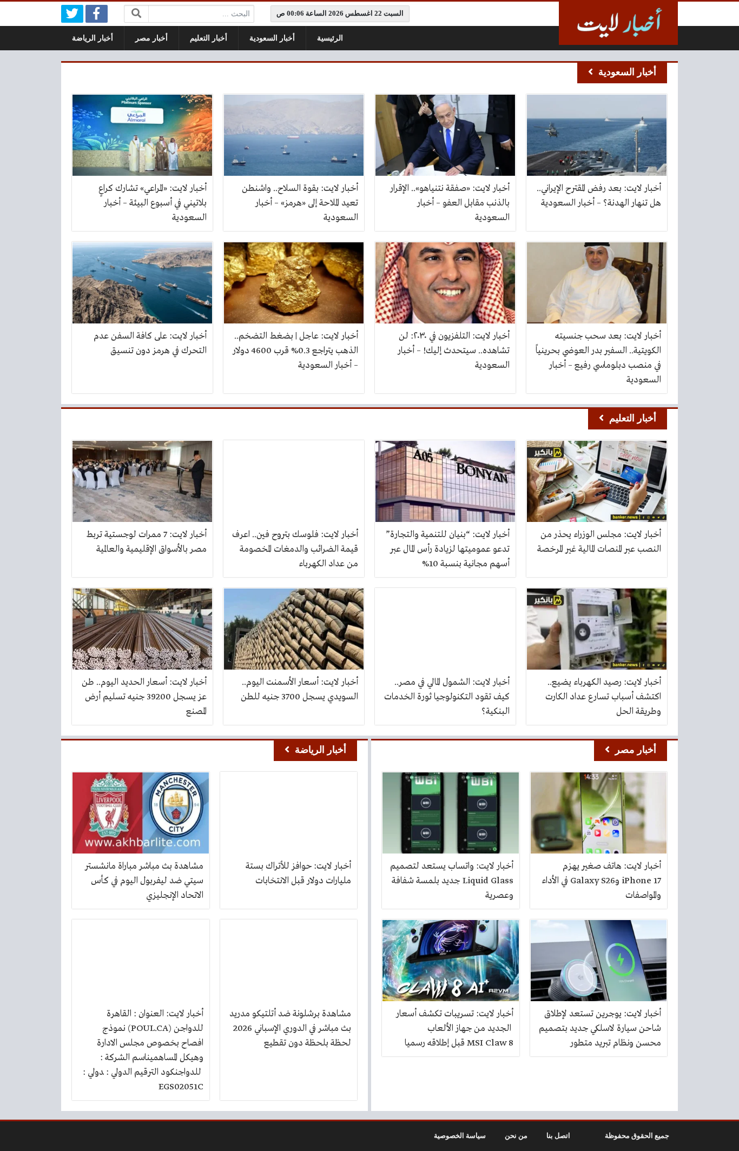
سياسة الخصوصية (460, 1136)
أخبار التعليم (208, 38)
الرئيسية (330, 38)
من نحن (516, 1136)
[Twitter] (72, 14)
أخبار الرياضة (92, 38)
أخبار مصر (151, 38)
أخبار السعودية (272, 38)
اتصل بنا (558, 1136)
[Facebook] (96, 14)
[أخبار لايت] (618, 23)
